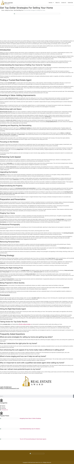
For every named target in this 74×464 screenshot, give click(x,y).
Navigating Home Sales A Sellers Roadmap (30, 418)
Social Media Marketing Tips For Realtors (30, 428)
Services (50, 2)
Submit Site (70, 2)
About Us (58, 2)
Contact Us (63, 2)
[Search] (73, 396)
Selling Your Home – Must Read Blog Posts (14, 10)
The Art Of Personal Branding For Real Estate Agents (33, 439)
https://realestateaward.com (9, 388)
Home (2, 10)
